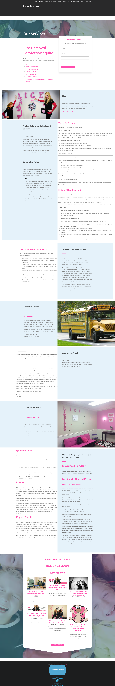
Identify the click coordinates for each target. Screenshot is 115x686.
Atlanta (64, 111)
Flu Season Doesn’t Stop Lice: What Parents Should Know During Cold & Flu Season (36, 615)
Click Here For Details (29, 438)
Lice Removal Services (63, 664)
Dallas (72, 111)
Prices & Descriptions (32, 66)
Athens (68, 111)
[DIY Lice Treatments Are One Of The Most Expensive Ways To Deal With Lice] (78, 583)
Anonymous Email (31, 74)
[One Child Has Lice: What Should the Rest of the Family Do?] (36, 583)
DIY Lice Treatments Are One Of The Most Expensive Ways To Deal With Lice (78, 593)
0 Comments (40, 596)
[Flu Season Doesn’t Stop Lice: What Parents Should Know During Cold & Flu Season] (36, 608)
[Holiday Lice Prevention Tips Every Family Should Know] (57, 612)
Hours (27, 64)
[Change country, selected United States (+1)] (62, 57)
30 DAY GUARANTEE (32, 69)
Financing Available (31, 76)
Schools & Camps (31, 71)
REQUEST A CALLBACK (68, 67)
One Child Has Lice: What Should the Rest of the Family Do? (36, 593)
